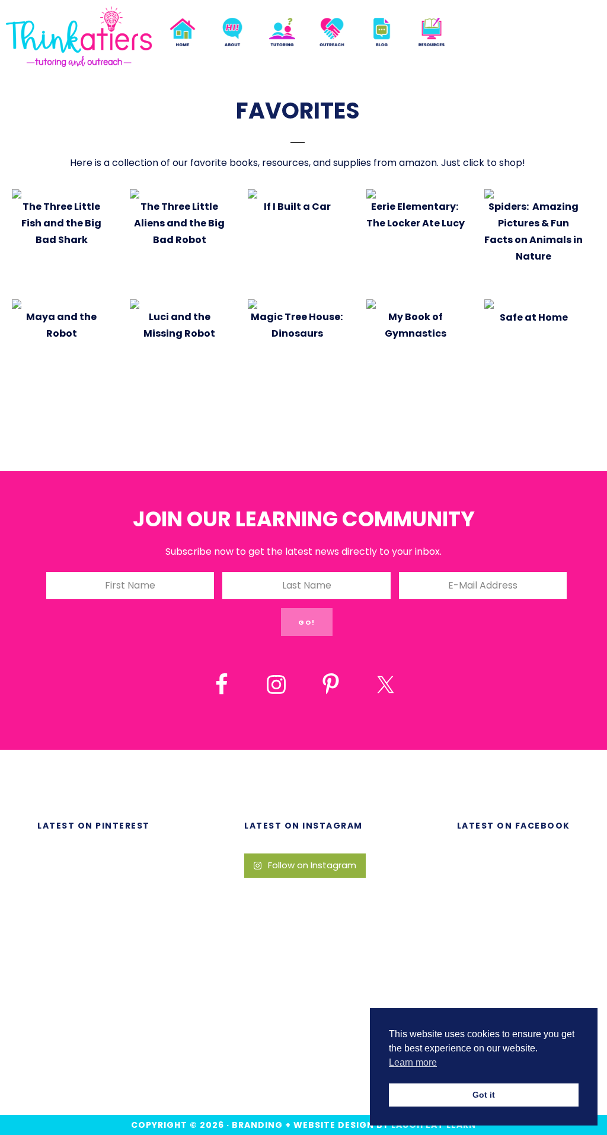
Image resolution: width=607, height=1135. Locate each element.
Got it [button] (483, 1094)
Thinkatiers (79, 37)
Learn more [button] (413, 1062)
